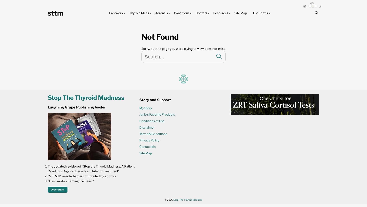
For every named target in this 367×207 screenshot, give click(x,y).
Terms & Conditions (153, 134)
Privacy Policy (149, 140)
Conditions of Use (151, 121)
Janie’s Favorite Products (157, 114)
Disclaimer (147, 127)
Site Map (240, 13)
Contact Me (147, 147)
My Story (145, 108)
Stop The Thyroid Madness (187, 199)
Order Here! (57, 189)
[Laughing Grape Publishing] (79, 159)
